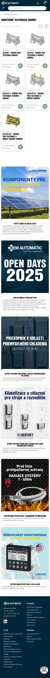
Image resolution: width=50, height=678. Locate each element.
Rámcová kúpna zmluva (12, 649)
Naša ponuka (8, 636)
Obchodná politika (10, 641)
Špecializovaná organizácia (13, 634)
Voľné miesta (8, 667)
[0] (44, 3)
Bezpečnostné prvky (34, 612)
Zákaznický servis (33, 634)
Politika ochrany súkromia (13, 664)
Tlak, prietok (31, 620)
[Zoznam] (40, 26)
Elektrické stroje (32, 610)
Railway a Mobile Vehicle (35, 617)
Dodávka (7, 639)
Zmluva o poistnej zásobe (12, 657)
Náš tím (29, 636)
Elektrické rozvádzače (34, 607)
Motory (29, 615)
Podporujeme (8, 662)
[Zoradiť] (46, 26)
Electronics (30, 622)
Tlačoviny (7, 659)
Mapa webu (31, 625)
